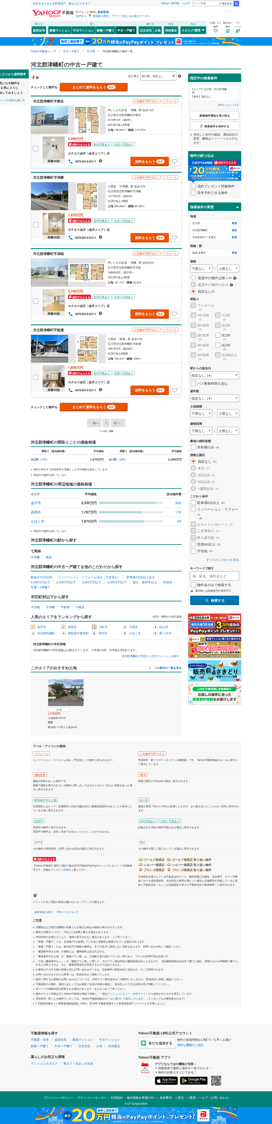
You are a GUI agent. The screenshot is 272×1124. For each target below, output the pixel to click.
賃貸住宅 (39, 30)
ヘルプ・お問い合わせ (214, 1097)
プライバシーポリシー (58, 1097)
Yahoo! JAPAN (170, 3)
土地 (157, 30)
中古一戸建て (126, 30)
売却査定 (171, 30)
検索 (236, 3)
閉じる (115, 72)
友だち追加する (160, 1043)
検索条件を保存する (139, 69)
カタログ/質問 (191, 30)
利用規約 (117, 1097)
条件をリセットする (228, 104)
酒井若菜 (227, 3)
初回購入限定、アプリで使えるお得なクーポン (121, 16)
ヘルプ (186, 3)
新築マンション (60, 30)
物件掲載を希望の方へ (142, 1097)
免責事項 (166, 1097)
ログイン (81, 16)
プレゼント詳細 (60, 869)
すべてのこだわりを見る (222, 560)
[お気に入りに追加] (174, 161)
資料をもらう (149, 161)
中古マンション (83, 30)
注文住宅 (146, 30)
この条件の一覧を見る (167, 668)
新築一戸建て (106, 30)
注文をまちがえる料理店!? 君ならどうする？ (62, 3)
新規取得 (103, 12)
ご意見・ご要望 (185, 1097)
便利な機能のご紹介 (190, 1045)
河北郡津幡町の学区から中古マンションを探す (150, 656)
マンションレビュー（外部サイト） (128, 993)
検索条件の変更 (202, 206)
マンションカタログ (44, 1063)
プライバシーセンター (92, 1097)
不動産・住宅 (40, 1039)
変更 (234, 223)
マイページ (218, 138)
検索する (218, 600)
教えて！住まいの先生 (78, 1063)
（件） (40, 459)
